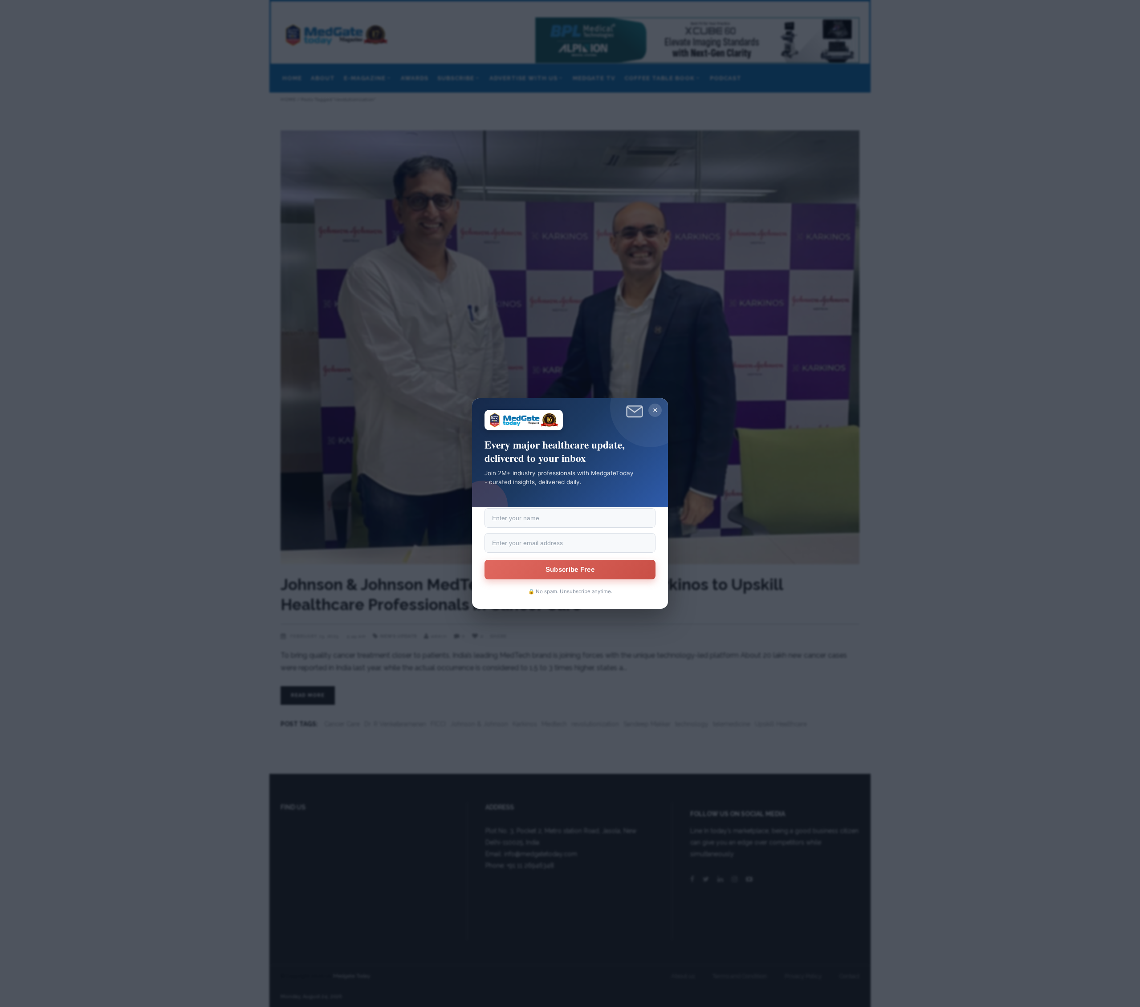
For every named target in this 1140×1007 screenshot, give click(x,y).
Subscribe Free (570, 569)
